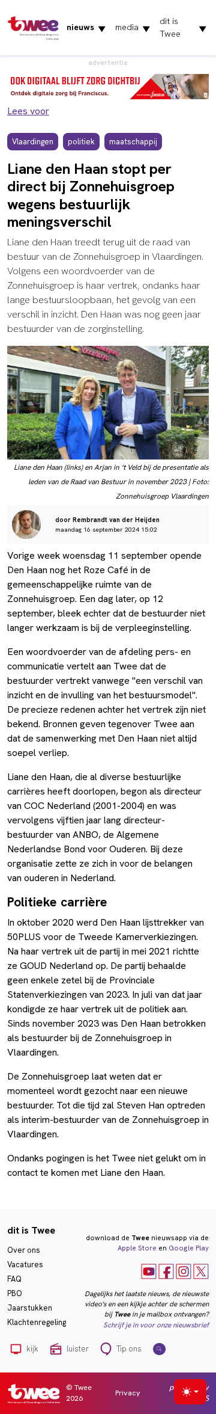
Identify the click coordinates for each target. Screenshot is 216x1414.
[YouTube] (149, 1270)
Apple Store (137, 1248)
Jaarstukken (29, 1308)
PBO (14, 1293)
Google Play (189, 1248)
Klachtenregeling (36, 1322)
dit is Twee (183, 27)
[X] (201, 1270)
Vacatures (25, 1264)
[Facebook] (166, 1270)
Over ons (23, 1250)
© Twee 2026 (79, 1393)
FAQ (14, 1279)
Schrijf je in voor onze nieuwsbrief (156, 1325)
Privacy (127, 1393)
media (132, 28)
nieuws (86, 28)
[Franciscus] (108, 85)
